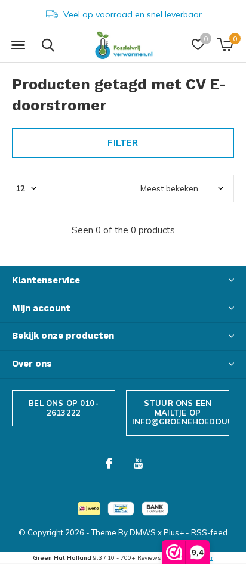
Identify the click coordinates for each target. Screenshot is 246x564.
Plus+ (174, 532)
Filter (122, 142)
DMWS (143, 532)
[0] (225, 44)
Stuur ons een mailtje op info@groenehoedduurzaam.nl (180, 412)
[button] (18, 45)
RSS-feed (209, 532)
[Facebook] (109, 463)
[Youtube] (138, 463)
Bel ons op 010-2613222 (64, 407)
